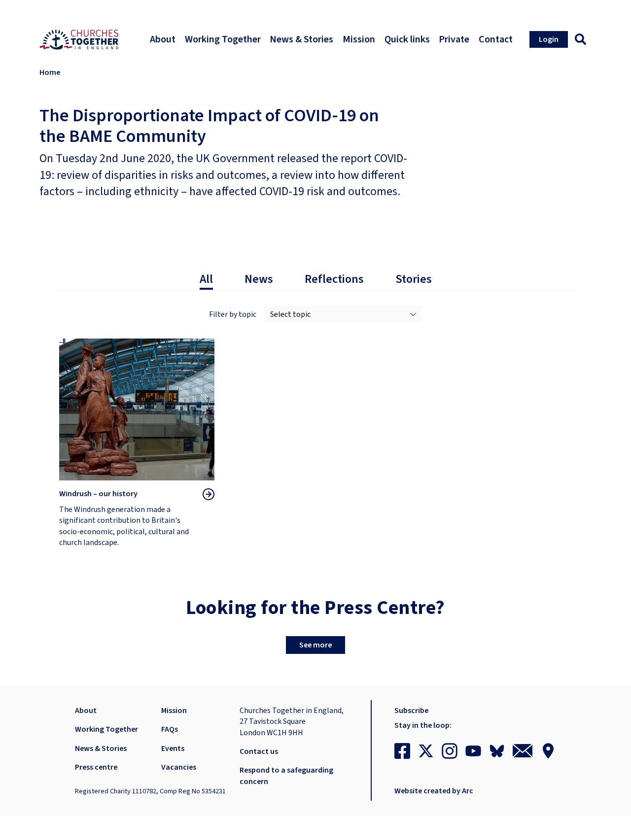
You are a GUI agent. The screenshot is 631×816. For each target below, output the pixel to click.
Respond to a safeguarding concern (286, 775)
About (86, 710)
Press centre (96, 767)
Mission (174, 710)
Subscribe (411, 710)
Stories (413, 279)
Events (172, 748)
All (206, 279)
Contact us (259, 751)
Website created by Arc (433, 790)
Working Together (106, 729)
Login (549, 39)
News (259, 279)
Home (49, 72)
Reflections (334, 279)
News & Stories (101, 748)
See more (315, 645)
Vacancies (178, 767)
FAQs (169, 729)
